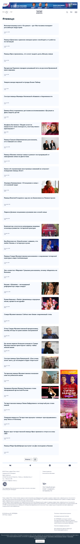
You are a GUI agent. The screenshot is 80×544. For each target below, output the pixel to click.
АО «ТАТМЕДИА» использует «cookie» (63, 519)
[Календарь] (35, 459)
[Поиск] (67, 12)
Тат (11, 12)
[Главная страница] (39, 12)
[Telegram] (30, 465)
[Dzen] (49, 465)
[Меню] (76, 12)
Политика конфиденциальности (61, 525)
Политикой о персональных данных (57, 536)
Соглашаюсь (40, 541)
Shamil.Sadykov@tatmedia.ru (61, 530)
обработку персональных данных (38, 536)
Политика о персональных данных (62, 513)
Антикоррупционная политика (61, 516)
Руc (3, 12)
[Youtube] (70, 465)
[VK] (10, 465)
